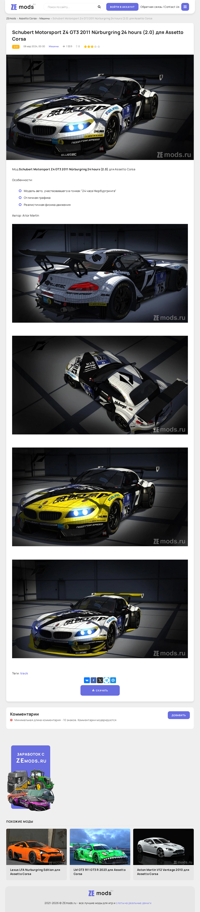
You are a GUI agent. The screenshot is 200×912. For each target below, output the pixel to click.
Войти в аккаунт (122, 7)
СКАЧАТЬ (101, 690)
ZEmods (11, 18)
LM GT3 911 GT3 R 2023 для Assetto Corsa (100, 872)
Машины (44, 18)
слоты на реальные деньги (133, 903)
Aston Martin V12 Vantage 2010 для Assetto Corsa (163, 872)
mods (26, 6)
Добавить (179, 715)
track (24, 673)
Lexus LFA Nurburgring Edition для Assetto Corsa (35, 872)
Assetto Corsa (28, 18)
